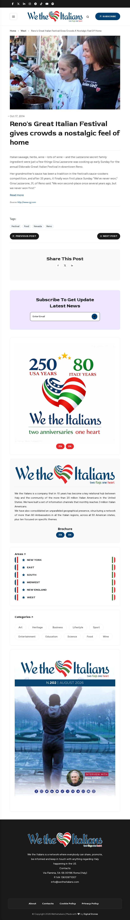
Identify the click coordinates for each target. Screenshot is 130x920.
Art (20, 627)
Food (26, 226)
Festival (16, 226)
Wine (106, 636)
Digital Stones (91, 914)
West (23, 30)
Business (58, 627)
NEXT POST (110, 236)
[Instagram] (30, 4)
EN (69, 446)
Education (52, 636)
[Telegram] (35, 4)
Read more (17, 195)
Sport (96, 627)
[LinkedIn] (24, 4)
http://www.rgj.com (26, 202)
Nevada (38, 226)
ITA (60, 446)
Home (13, 30)
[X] (18, 4)
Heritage (37, 627)
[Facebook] (13, 4)
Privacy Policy (90, 903)
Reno (49, 226)
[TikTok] (41, 4)
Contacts (48, 903)
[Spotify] (52, 4)
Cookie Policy (68, 903)
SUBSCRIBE (109, 16)
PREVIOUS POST (26, 236)
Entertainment (27, 636)
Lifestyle (78, 627)
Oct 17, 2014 (17, 116)
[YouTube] (47, 4)
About (32, 903)
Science (72, 636)
